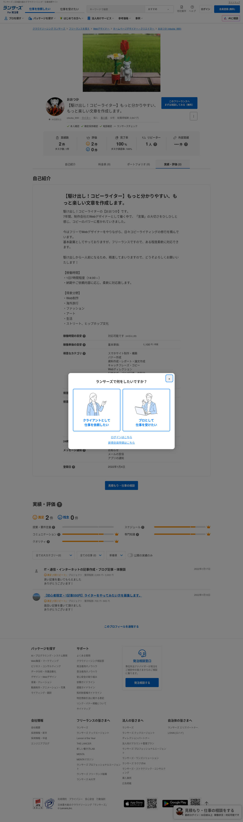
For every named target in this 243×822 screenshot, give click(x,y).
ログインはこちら (121, 437)
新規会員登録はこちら (121, 442)
